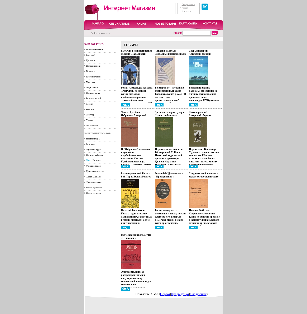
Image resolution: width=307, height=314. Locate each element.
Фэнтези (90, 109)
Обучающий (92, 87)
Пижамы (93, 160)
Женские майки (93, 166)
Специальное (188, 4)
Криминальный (93, 76)
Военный (90, 55)
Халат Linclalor (93, 176)
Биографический (94, 49)
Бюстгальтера (93, 138)
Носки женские (93, 193)
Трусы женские (93, 182)
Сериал (89, 104)
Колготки (90, 144)
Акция (185, 7)
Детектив (90, 60)
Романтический (93, 98)
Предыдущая (180, 294)
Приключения (93, 93)
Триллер (90, 114)
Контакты (186, 11)
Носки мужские (94, 187)
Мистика (90, 82)
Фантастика (92, 125)
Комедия (90, 71)
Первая (165, 294)
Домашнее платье (95, 171)
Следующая (198, 294)
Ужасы (89, 120)
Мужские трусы (94, 149)
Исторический (93, 66)
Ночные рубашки (94, 155)
